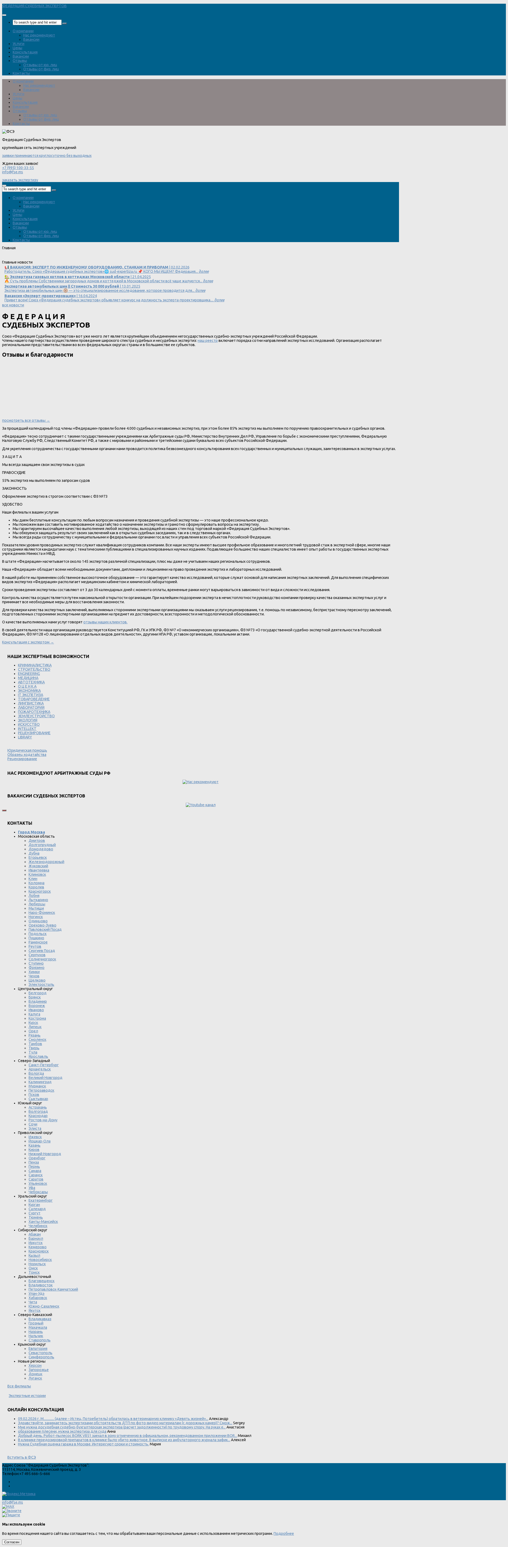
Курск (33, 1022)
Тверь (34, 1048)
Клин (33, 879)
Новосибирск (40, 1260)
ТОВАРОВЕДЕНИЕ (34, 699)
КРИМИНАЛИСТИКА (35, 665)
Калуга (34, 1014)
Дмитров (37, 840)
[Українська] (5, 258)
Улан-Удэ (36, 1293)
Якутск (34, 1310)
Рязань (34, 1035)
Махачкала (38, 1327)
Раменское (38, 942)
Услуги (18, 44)
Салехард (37, 1209)
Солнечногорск (42, 959)
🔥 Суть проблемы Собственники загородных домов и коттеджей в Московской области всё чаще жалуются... (108, 279)
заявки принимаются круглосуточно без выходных (47, 155)
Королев (36, 887)
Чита (33, 1302)
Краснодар (38, 1116)
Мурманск (37, 1086)
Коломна (36, 883)
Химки (34, 972)
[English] (12, 258)
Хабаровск (38, 1298)
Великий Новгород (45, 1078)
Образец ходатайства (26, 754)
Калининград (40, 1082)
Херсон (35, 1365)
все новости (13, 305)
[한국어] (55, 258)
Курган (34, 1205)
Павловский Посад (45, 929)
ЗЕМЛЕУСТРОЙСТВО (36, 716)
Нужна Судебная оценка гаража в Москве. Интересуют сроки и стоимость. (83, 1444)
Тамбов (35, 1044)
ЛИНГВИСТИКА (31, 703)
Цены (17, 48)
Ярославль (38, 1056)
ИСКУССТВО (29, 724)
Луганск (35, 1378)
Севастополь (40, 1353)
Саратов (36, 1179)
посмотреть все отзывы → (26, 420)
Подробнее (284, 1533)
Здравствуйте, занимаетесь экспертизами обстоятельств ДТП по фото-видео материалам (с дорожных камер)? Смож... (125, 1423)
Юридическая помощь (27, 750)
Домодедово (41, 849)
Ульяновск (38, 1183)
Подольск (38, 934)
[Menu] (4, 15)
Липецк (35, 1027)
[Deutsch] (19, 258)
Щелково (37, 980)
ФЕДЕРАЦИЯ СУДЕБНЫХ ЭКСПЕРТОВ (34, 6)
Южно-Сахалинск (44, 1306)
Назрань (36, 1332)
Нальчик (36, 1336)
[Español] (34, 258)
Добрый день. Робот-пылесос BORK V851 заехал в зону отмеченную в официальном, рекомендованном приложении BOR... (127, 1435)
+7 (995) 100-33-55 (18, 168)
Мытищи (36, 908)
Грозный (36, 1323)
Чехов (34, 976)
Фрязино (36, 967)
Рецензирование (22, 759)
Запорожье (39, 1370)
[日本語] (62, 258)
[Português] (41, 258)
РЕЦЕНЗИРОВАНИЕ (34, 733)
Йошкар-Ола (40, 1141)
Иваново (36, 1010)
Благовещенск (42, 1281)
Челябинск (38, 1226)
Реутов (35, 946)
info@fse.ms (12, 172)
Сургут (34, 1213)
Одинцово (38, 921)
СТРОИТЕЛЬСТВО (34, 669)
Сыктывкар (38, 1099)
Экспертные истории (27, 1396)
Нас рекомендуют (39, 35)
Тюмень (36, 1217)
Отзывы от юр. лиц (40, 65)
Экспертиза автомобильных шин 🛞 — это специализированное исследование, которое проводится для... (104, 288)
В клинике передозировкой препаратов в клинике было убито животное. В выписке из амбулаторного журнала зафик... (124, 1440)
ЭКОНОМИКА (29, 690)
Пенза (34, 1162)
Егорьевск (38, 857)
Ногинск (36, 917)
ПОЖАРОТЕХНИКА (34, 712)
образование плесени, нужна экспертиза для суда (62, 1431)
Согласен (11, 1542)
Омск (33, 1268)
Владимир (38, 1001)
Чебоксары (38, 1192)
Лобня (34, 895)
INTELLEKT (27, 729)
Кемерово (38, 1247)
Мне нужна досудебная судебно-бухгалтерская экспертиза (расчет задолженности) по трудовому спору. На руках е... (122, 1427)
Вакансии (31, 39)
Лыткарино (38, 900)
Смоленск (37, 1039)
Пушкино (36, 938)
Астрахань (38, 1107)
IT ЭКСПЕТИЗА (30, 695)
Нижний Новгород (45, 1154)
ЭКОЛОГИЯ (27, 720)
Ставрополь (40, 1340)
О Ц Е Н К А (27, 686)
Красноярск (39, 1251)
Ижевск (35, 1137)
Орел (33, 1031)
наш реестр (208, 340)
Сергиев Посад (42, 951)
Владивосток (41, 1285)
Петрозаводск (41, 1090)
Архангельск (40, 1069)
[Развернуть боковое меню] (4, 810)
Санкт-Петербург (44, 1065)
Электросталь (41, 984)
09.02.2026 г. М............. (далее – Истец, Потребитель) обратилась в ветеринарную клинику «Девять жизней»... (113, 1419)
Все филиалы (19, 1386)
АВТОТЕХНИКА (31, 682)
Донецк (35, 1374)
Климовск (37, 874)
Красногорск (40, 891)
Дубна (34, 853)
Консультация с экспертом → (28, 642)
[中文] (69, 258)
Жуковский (38, 866)
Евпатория (38, 1348)
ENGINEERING (29, 674)
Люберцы (37, 904)
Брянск (35, 997)
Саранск (36, 1175)
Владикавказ (40, 1319)
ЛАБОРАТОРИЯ (31, 707)
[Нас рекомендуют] (200, 782)
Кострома (37, 1018)
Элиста (35, 1128)
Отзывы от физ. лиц (41, 69)
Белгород (38, 993)
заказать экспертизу (20, 180)
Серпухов (37, 955)
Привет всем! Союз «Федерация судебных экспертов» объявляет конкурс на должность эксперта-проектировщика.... (114, 298)
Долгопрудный (42, 845)
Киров (34, 1149)
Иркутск (36, 1243)
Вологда (36, 1073)
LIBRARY (25, 737)
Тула (33, 1052)
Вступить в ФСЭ (21, 1457)
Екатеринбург (41, 1200)
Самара (35, 1171)
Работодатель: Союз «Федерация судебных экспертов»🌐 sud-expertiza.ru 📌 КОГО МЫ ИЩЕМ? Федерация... (106, 269)
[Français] (27, 258)
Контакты (21, 73)
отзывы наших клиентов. (105, 622)
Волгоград (38, 1111)
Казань (34, 1145)
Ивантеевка (39, 870)
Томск (34, 1272)
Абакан (35, 1234)
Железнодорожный (46, 862)
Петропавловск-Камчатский (53, 1289)
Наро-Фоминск (42, 912)
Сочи (33, 1124)
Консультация (25, 52)
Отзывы (20, 60)
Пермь (34, 1166)
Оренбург (37, 1158)
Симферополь (41, 1357)
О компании (23, 31)
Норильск (37, 1264)
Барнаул (36, 1238)
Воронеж (37, 1006)
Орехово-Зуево (42, 925)
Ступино (36, 963)
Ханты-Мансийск (43, 1221)
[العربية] (48, 258)
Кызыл (34, 1255)
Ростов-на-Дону (43, 1120)
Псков (34, 1094)
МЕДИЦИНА (28, 678)
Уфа (32, 1188)
